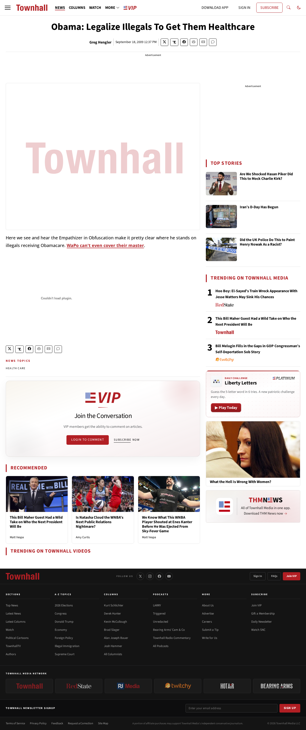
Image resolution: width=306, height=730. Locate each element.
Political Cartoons (17, 638)
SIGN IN (244, 7)
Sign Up (290, 708)
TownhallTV (13, 646)
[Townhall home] (22, 576)
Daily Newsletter (261, 622)
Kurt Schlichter (113, 605)
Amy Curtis (83, 537)
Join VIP (291, 576)
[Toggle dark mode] (299, 8)
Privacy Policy (38, 723)
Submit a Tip (210, 630)
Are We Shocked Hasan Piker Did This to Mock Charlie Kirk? (266, 176)
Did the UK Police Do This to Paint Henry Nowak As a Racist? (267, 242)
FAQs (274, 576)
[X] (140, 576)
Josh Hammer (113, 646)
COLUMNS (77, 7)
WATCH (95, 7)
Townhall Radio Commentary (172, 638)
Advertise (208, 613)
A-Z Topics (63, 594)
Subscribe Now (127, 440)
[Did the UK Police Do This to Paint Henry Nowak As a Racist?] (221, 249)
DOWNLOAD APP (215, 7)
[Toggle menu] (7, 7)
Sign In (257, 576)
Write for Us (209, 638)
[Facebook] (159, 576)
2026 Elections (64, 605)
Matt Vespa (17, 537)
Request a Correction (80, 723)
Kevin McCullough (115, 622)
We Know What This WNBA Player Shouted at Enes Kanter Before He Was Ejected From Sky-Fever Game (167, 524)
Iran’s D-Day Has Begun (259, 207)
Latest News (13, 613)
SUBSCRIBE (269, 7)
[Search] (288, 8)
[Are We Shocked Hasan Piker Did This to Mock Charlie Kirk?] (221, 183)
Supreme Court (64, 654)
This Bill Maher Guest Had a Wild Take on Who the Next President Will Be (36, 522)
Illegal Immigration (67, 646)
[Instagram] (150, 576)
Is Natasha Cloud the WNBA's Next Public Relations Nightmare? (99, 522)
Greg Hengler (100, 42)
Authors (11, 654)
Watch (10, 630)
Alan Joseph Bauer (116, 638)
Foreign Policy (64, 638)
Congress (60, 613)
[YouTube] (169, 576)
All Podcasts (160, 646)
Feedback (57, 723)
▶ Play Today (226, 407)
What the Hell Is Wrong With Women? (240, 482)
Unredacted (160, 622)
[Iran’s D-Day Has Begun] (221, 216)
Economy (61, 630)
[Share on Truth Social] (174, 42)
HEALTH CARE (15, 368)
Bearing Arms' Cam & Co (169, 630)
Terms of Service (15, 723)
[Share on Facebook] (184, 42)
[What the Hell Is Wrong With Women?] (253, 449)
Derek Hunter (112, 613)
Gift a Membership (263, 613)
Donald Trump (64, 622)
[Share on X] (164, 42)
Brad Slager (112, 630)
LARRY (157, 605)
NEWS (60, 7)
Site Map (103, 723)
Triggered (159, 613)
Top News (12, 605)
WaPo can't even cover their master (105, 245)
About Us (207, 605)
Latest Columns (15, 622)
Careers (207, 622)
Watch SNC (258, 630)
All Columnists (113, 654)
